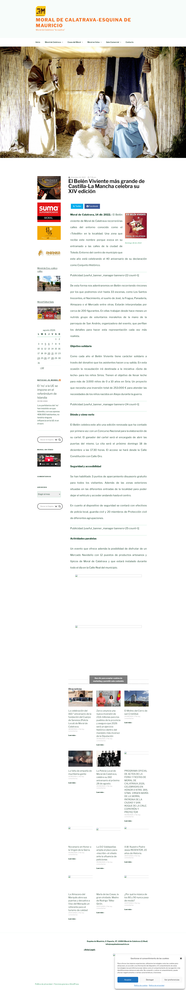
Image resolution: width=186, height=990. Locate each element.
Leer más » (72, 735)
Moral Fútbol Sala (45, 302)
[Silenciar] (56, 464)
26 (45, 358)
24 (38, 358)
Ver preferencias (171, 980)
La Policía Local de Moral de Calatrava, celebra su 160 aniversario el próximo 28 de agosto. (108, 777)
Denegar (150, 980)
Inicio (38, 42)
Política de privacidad (156, 985)
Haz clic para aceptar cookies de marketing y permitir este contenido (108, 679)
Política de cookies (141, 985)
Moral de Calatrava (53, 42)
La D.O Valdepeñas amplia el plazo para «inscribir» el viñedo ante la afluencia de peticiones (106, 853)
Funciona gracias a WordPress (66, 984)
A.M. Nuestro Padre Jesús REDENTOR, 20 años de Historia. (135, 849)
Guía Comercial (112, 42)
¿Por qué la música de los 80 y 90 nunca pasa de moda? (136, 897)
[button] (181, 958)
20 (49, 353)
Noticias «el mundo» (48, 380)
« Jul (42, 368)
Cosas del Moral (74, 42)
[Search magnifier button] (59, 439)
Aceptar (127, 980)
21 (52, 353)
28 (52, 358)
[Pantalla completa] (59, 464)
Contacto (129, 42)
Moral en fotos (93, 42)
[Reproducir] (40, 464)
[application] (49, 460)
